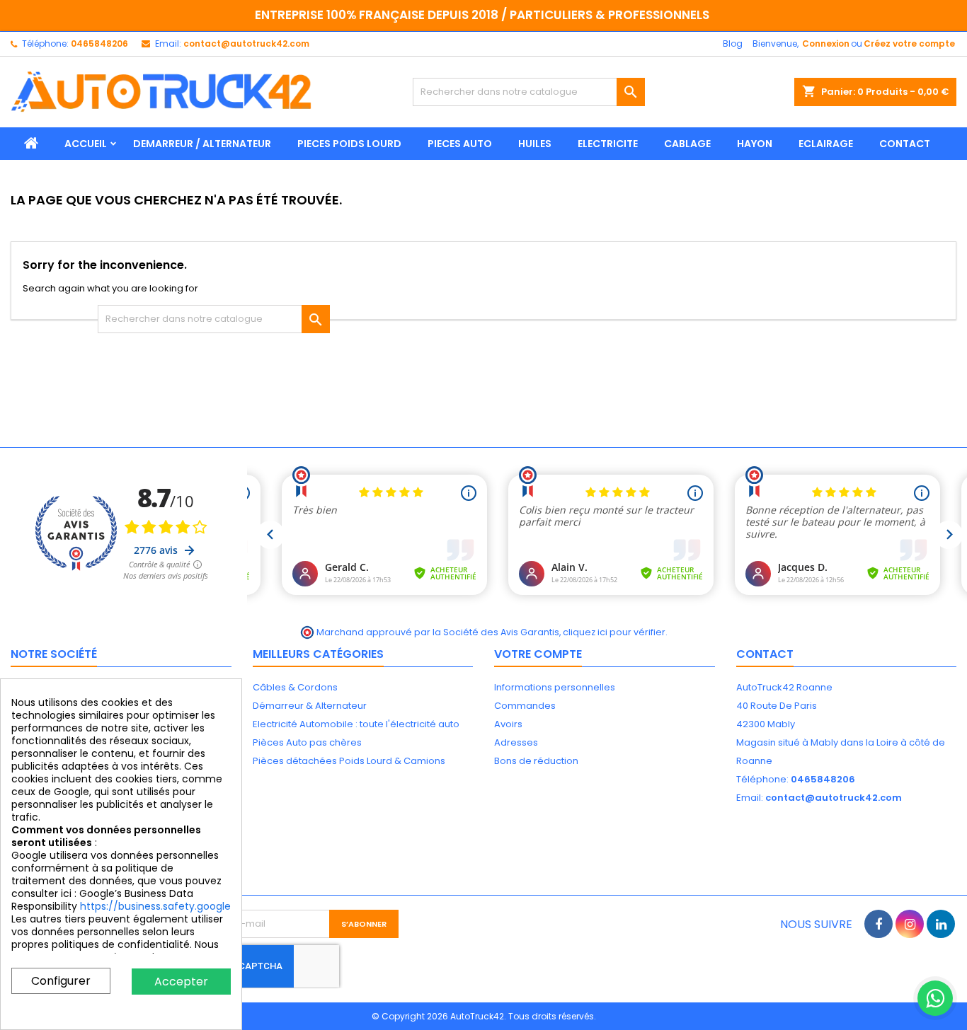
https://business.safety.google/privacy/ (178, 906)
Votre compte (538, 654)
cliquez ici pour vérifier (614, 632)
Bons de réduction (536, 761)
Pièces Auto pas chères (307, 742)
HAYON (754, 144)
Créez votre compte (909, 43)
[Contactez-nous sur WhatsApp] (935, 998)
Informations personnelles (554, 687)
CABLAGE (687, 144)
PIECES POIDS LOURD (349, 144)
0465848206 (99, 43)
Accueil (85, 144)
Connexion (825, 43)
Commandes (525, 705)
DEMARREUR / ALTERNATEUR (202, 144)
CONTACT (904, 144)
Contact (765, 654)
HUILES (534, 144)
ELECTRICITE (608, 144)
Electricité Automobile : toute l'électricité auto (356, 724)
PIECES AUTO (460, 144)
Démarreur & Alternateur (310, 705)
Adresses (516, 742)
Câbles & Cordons (295, 687)
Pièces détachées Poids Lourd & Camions (349, 761)
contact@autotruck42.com (246, 43)
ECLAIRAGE (826, 144)
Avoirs (508, 724)
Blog (733, 43)
